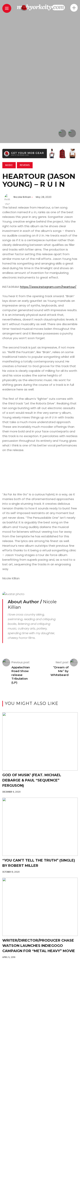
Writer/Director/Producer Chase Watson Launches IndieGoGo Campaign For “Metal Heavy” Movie (38, 945)
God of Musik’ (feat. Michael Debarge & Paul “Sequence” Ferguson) (31, 780)
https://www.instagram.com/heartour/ (48, 287)
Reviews (25, 165)
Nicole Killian (22, 197)
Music (9, 165)
